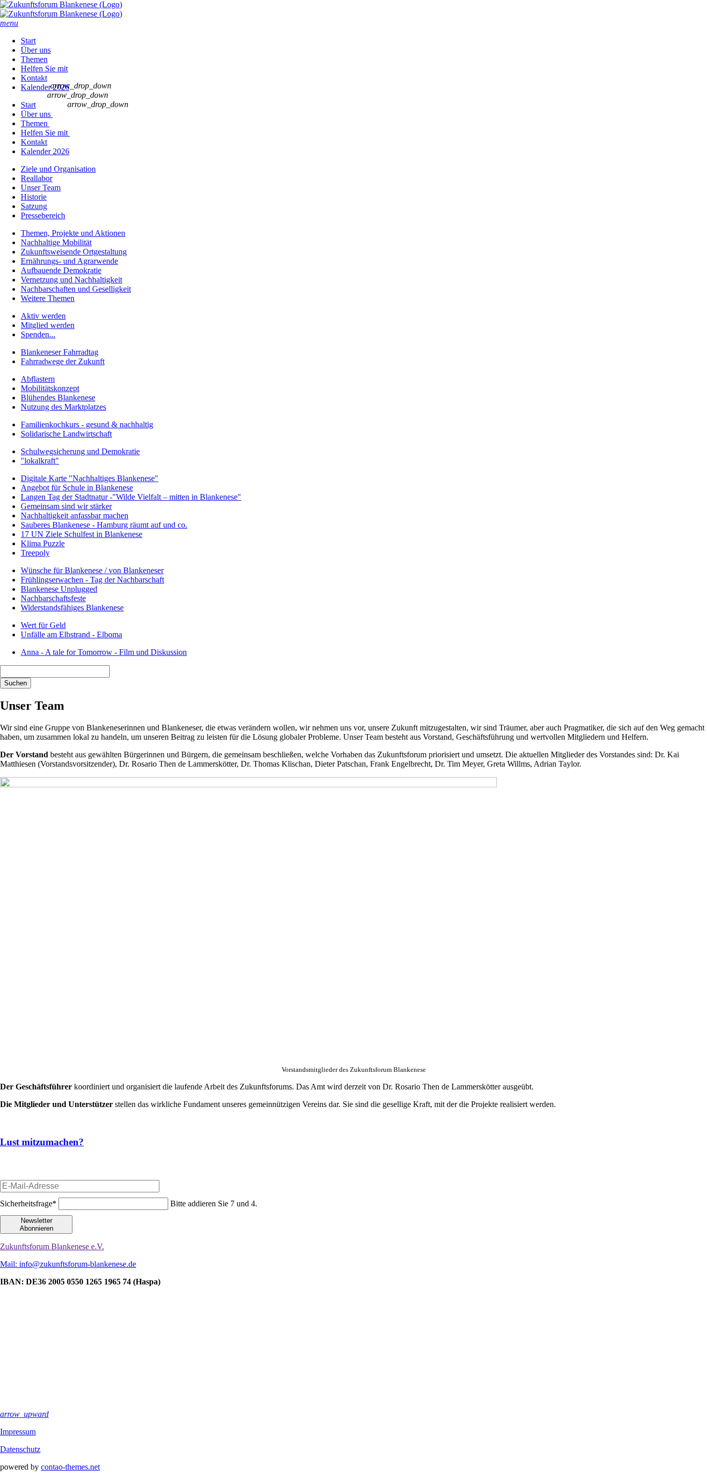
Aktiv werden (43, 315)
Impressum (18, 1431)
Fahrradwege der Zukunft (63, 361)
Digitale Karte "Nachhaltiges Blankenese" (89, 478)
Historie (34, 196)
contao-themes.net (70, 1466)
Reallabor (36, 178)
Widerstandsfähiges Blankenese (72, 607)
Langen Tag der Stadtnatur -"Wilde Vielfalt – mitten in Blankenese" (131, 496)
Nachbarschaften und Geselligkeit (76, 289)
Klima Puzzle (43, 543)
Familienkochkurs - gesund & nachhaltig (87, 424)
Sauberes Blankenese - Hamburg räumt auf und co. (104, 524)
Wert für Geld (43, 625)
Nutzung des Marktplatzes (63, 406)
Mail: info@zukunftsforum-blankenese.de (68, 1264)
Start (28, 40)
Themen (34, 59)
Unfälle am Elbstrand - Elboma (71, 634)
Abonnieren (36, 1228)
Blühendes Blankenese (58, 397)
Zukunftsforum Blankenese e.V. (52, 1246)
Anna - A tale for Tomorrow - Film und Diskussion (104, 652)
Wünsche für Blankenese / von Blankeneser (92, 570)
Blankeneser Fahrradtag (59, 352)
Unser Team (41, 187)
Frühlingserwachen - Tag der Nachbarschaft (92, 579)
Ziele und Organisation (58, 169)
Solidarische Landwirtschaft (66, 433)
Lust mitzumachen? (42, 1142)
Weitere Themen (48, 298)
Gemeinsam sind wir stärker (66, 506)
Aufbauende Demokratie (61, 270)
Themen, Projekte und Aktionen (73, 233)
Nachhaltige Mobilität (56, 242)
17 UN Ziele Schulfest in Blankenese (81, 534)
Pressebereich (43, 215)
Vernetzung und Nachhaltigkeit (71, 279)
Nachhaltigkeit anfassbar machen (74, 515)
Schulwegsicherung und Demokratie (80, 451)
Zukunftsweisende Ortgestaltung (74, 251)
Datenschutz (20, 1449)
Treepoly (35, 552)
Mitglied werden (48, 325)
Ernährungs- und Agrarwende (69, 261)
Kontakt (34, 77)
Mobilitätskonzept (50, 388)
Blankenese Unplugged (59, 589)
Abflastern (38, 379)
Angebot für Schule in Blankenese (77, 487)
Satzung (34, 206)
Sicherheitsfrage (28, 1203)
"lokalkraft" (40, 460)
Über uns (36, 50)
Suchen (15, 683)
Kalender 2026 (45, 87)
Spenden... (38, 334)
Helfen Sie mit (44, 68)
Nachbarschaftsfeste (53, 598)
